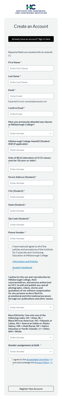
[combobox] (29, 133)
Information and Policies (25, 261)
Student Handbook (22, 267)
